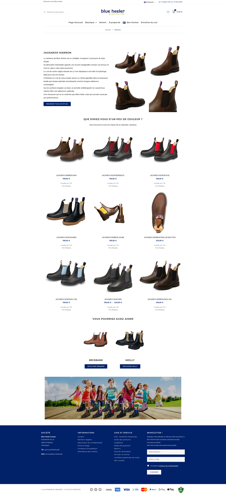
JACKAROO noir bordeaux (113, 175)
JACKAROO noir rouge (159, 175)
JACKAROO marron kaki (66, 175)
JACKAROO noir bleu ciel (66, 299)
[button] (5, 490)
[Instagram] (95, 489)
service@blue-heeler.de (54, 454)
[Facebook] (91, 489)
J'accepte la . (164, 466)
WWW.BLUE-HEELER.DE (54, 489)
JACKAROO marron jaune (113, 237)
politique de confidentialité (168, 466)
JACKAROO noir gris (113, 299)
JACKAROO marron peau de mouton (160, 237)
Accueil (108, 30)
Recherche (45, 12)
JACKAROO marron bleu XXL (159, 299)
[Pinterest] (100, 489)
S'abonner (154, 472)
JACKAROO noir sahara (66, 237)
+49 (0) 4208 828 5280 (52, 450)
